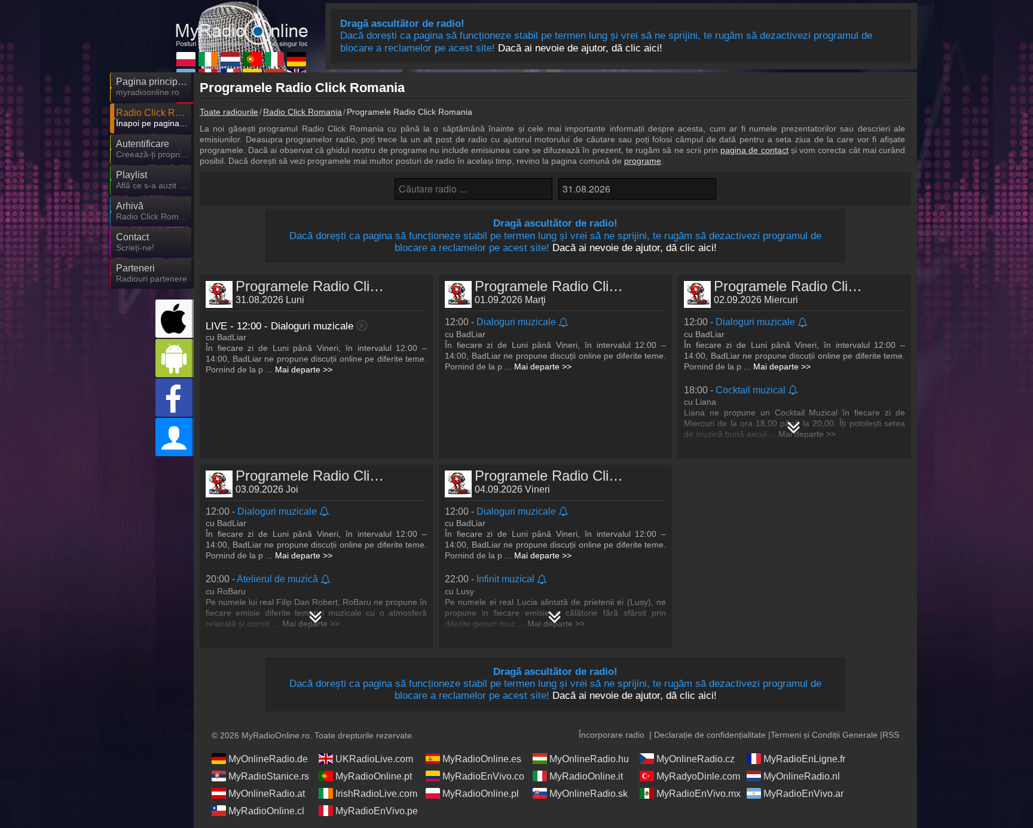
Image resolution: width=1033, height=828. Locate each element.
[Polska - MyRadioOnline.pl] (185, 59)
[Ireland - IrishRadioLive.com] (208, 59)
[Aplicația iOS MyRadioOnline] (174, 319)
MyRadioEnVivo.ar (803, 794)
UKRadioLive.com (374, 759)
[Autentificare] (174, 437)
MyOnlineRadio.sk (588, 794)
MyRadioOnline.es (481, 759)
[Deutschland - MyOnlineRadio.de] (296, 59)
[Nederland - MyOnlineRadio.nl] (230, 59)
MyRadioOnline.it (586, 776)
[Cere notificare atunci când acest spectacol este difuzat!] (564, 323)
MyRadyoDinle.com (698, 776)
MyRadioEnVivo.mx (698, 794)
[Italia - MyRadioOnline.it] (274, 59)
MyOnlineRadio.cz (695, 759)
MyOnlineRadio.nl (801, 776)
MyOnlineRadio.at (266, 794)
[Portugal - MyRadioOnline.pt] (252, 59)
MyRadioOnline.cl (266, 811)
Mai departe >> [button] (303, 369)
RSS (890, 735)
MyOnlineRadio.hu (589, 759)
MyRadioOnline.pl (480, 794)
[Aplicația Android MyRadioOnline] (174, 358)
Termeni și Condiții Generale (824, 735)
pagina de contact (754, 150)
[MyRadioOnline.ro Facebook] (174, 397)
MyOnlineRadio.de (268, 759)
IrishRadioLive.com (376, 794)
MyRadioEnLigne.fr (804, 759)
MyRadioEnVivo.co (483, 776)
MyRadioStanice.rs (268, 776)
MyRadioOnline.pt (373, 776)
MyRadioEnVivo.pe (376, 811)
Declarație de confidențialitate (710, 735)
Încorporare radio (611, 735)
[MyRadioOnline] (241, 23)
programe (642, 161)
